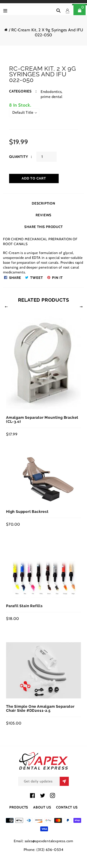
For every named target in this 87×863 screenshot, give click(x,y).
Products (18, 807)
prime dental (51, 96)
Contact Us (67, 807)
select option (17, 511)
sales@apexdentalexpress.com (49, 841)
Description (43, 203)
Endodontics (51, 91)
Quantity (18, 156)
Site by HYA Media (43, 854)
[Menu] (5, 10)
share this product (43, 227)
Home (6, 29)
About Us (42, 807)
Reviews (44, 215)
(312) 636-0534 (49, 849)
